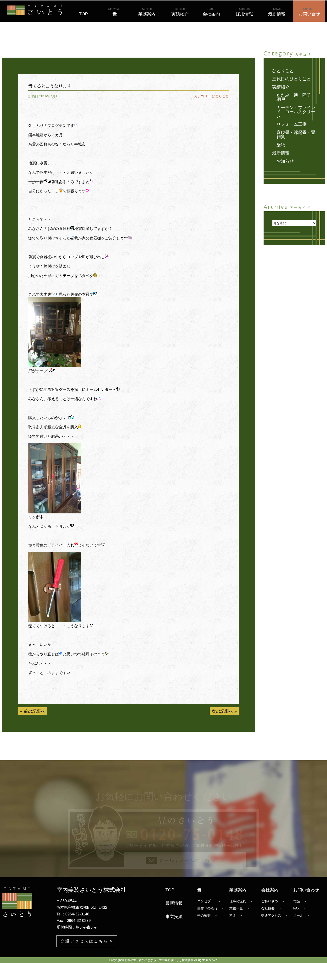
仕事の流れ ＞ (241, 901)
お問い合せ (309, 11)
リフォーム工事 (291, 124)
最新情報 (276, 11)
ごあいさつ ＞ (273, 901)
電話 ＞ (300, 901)
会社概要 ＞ (271, 908)
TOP (83, 11)
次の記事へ (222, 711)
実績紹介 (180, 11)
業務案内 (147, 11)
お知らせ (285, 161)
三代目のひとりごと (291, 78)
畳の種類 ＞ (207, 915)
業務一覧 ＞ (239, 908)
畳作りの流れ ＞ (210, 908)
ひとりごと (220, 96)
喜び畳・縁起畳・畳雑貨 (295, 134)
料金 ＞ (236, 915)
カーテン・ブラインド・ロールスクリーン (295, 112)
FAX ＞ (299, 908)
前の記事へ (34, 711)
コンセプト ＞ (209, 901)
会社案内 (211, 11)
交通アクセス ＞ (274, 915)
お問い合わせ (306, 889)
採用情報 (244, 11)
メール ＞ (301, 915)
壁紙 (280, 144)
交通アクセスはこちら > (87, 941)
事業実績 (174, 916)
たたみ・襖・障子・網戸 (295, 97)
